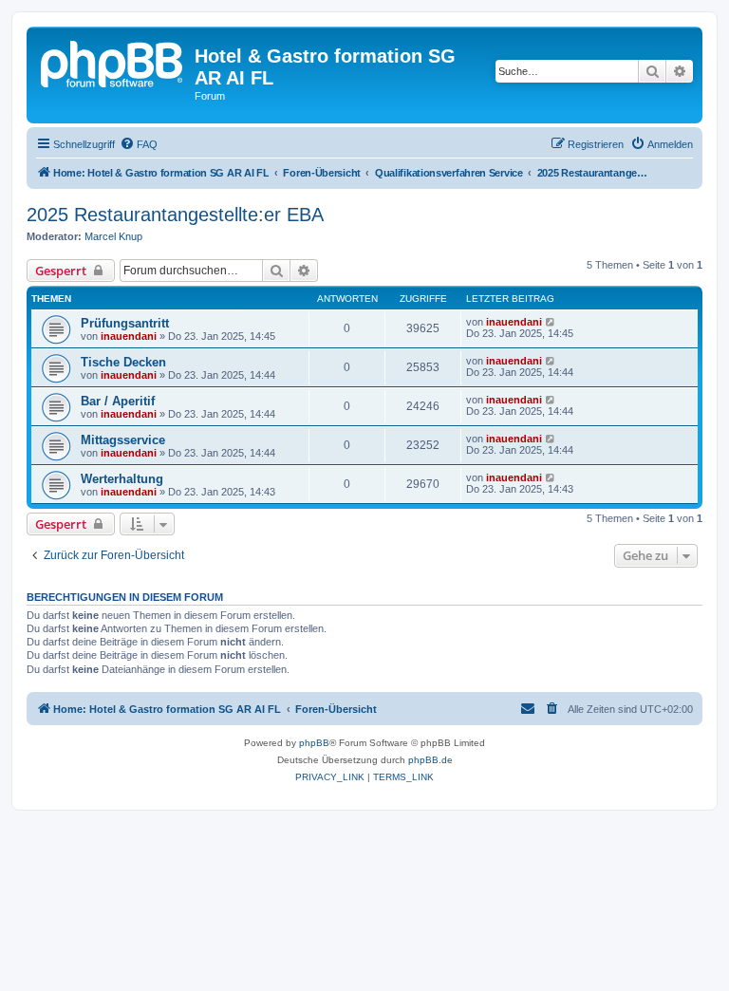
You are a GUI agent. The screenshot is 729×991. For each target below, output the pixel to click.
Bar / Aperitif (118, 401)
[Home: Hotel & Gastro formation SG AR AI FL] (113, 61)
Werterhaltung (122, 479)
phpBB (314, 743)
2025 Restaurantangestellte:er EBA (175, 214)
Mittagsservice (123, 440)
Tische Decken (123, 362)
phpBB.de (430, 760)
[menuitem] (139, 144)
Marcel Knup (113, 236)
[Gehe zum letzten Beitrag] (551, 321)
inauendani (129, 336)
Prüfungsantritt (125, 323)
